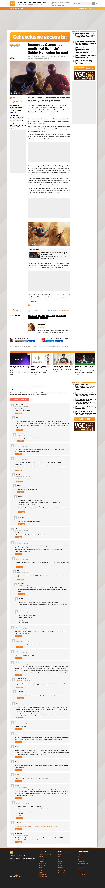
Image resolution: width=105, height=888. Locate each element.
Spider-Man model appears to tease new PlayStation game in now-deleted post (18, 125)
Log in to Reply (18, 413)
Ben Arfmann (36, 121)
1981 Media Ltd (15, 855)
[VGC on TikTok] (94, 8)
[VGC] (12, 3)
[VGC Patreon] (86, 8)
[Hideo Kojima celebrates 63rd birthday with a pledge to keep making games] (63, 359)
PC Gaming (36, 4)
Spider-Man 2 (56, 107)
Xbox (26, 4)
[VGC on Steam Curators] (95, 8)
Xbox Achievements (83, 874)
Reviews (27, 3)
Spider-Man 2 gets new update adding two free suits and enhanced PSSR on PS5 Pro (17, 119)
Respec (79, 870)
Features (37, 3)
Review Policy (42, 865)
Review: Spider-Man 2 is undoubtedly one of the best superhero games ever (17, 109)
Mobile (41, 4)
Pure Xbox (80, 865)
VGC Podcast (42, 872)
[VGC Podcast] (87, 8)
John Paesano (51, 315)
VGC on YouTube (43, 876)
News (20, 3)
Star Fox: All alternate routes (59, 3)
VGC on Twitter (42, 874)
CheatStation (81, 854)
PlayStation (21, 4)
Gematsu (80, 858)
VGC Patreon (42, 870)
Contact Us (41, 861)
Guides (45, 3)
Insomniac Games (61, 315)
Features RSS (61, 870)
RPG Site (80, 869)
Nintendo (30, 4)
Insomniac (61, 119)
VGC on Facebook (43, 869)
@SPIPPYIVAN (41, 327)
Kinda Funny (81, 859)
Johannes (17, 774)
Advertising (41, 858)
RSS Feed (41, 867)
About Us (41, 856)
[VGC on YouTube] (92, 8)
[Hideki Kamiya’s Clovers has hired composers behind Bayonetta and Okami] (41, 359)
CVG (79, 856)
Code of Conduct (43, 859)
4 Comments (27, 376)
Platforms (60, 867)
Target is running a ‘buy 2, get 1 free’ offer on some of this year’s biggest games (84, 368)
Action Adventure (34, 318)
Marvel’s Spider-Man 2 (15, 315)
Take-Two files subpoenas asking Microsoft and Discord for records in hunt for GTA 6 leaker (86, 43)
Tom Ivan (12, 58)
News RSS (60, 869)
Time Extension (82, 872)
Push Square (81, 867)
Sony (29, 131)
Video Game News (15, 44)
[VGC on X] (89, 8)
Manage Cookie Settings (45, 854)
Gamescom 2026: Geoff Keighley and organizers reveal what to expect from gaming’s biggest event (86, 62)
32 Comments (16, 98)
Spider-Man (63, 134)
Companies (61, 865)
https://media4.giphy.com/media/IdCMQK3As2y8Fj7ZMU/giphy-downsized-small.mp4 (36, 826)
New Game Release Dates (58, 5)
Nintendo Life (81, 861)
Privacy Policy (42, 863)
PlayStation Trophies (83, 863)
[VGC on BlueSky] (91, 8)
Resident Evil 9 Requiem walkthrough (61, 2)
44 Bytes (18, 875)
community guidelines (42, 386)
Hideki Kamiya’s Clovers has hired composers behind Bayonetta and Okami (40, 368)
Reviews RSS (61, 872)
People (60, 861)
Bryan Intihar (33, 315)
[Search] (93, 3)
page (60, 392)
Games (60, 863)
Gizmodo (35, 119)
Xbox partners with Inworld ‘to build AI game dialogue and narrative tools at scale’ (19, 368)
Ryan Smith (42, 315)
